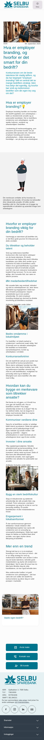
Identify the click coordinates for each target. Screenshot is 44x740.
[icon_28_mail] (32, 709)
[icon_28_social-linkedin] (23, 709)
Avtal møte (21, 647)
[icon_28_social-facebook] (6, 709)
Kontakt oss (22, 656)
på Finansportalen (22, 702)
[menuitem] (16, 5)
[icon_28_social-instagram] (14, 709)
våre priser (23, 700)
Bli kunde (22, 666)
